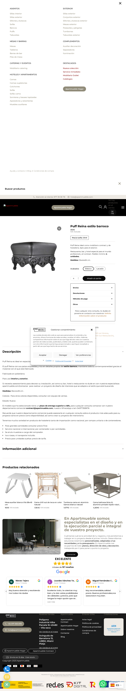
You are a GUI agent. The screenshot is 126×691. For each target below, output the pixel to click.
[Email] (7, 677)
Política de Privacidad (63, 361)
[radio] (88, 269)
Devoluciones (79, 293)
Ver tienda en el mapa (48, 632)
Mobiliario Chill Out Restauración (99, 336)
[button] (91, 330)
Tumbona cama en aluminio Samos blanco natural (76, 503)
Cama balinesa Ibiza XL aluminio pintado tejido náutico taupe (107, 504)
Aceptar (42, 355)
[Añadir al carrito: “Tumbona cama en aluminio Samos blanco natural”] (89, 474)
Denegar (63, 355)
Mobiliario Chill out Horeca (96, 333)
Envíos (76, 288)
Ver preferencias (83, 355)
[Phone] (7, 669)
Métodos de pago (80, 299)
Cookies (49, 360)
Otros (75, 304)
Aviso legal (79, 361)
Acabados (74, 269)
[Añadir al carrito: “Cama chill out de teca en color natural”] (60, 474)
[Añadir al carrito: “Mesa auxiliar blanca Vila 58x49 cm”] (30, 474)
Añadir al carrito (94, 278)
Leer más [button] (12, 602)
